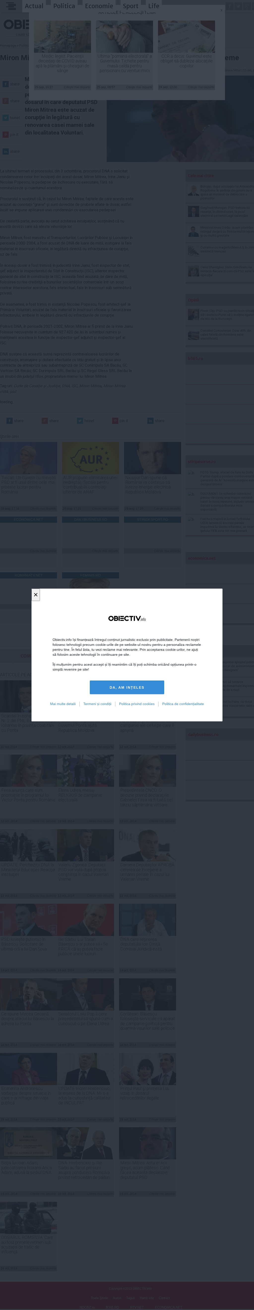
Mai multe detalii (63, 704)
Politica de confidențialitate (183, 704)
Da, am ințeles (127, 687)
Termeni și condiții (97, 704)
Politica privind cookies (137, 704)
